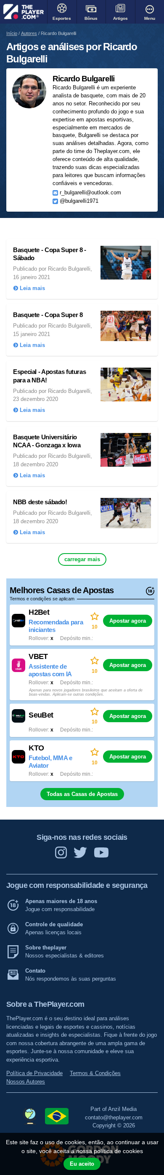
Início (11, 33)
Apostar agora (127, 621)
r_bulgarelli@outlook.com (90, 193)
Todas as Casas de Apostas (82, 794)
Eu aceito (82, 1164)
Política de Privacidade (34, 1073)
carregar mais (82, 559)
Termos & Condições (95, 1073)
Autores (29, 33)
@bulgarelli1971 (79, 201)
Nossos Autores (25, 1081)
